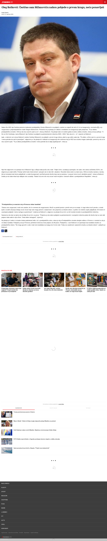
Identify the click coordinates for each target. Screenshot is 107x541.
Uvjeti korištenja (34, 532)
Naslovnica (5, 483)
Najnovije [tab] (19, 408)
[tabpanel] (53, 433)
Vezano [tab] (88, 408)
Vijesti (3, 487)
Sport (3, 491)
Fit (2, 516)
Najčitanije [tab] (53, 408)
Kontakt (21, 532)
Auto (3, 520)
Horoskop (4, 528)
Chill (3, 524)
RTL (98, 127)
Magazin (4, 495)
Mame (3, 508)
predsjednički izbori (7, 236)
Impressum (26, 532)
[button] (105, 2)
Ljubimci (4, 512)
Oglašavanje (4, 532)
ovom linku (61, 241)
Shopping (4, 499)
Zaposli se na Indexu (13, 532)
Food (3, 504)
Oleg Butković (19, 236)
